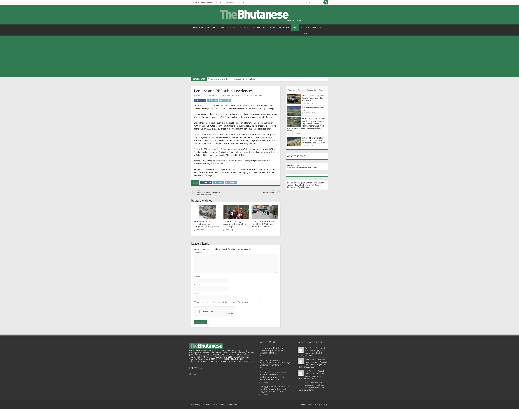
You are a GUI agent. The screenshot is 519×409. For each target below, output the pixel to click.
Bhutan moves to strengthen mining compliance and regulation (232, 79)
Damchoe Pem (201, 95)
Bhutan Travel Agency (296, 183)
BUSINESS (255, 28)
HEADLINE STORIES (201, 28)
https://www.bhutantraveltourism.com (302, 167)
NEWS (295, 28)
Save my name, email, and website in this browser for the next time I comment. (229, 302)
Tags (321, 90)
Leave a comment (241, 95)
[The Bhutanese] (259, 14)
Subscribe (240, 2)
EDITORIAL (305, 28)
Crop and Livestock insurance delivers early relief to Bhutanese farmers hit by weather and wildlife (274, 376)
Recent (301, 90)
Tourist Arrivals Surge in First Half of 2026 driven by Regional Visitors (263, 224)
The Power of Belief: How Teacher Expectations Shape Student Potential (273, 350)
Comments (311, 90)
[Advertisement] (259, 57)
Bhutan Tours (311, 183)
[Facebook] (307, 2)
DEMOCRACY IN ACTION (237, 28)
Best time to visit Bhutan (310, 185)
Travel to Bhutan (305, 187)
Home (218, 2)
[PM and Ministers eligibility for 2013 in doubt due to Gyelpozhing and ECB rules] (294, 141)
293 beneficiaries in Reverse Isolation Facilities (208, 193)
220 (315, 103)
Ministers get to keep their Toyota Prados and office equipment (313, 98)
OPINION (317, 28)
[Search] (326, 2)
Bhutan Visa (292, 187)
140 (315, 146)
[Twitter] (309, 2)
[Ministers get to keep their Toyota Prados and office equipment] (294, 99)
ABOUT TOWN (269, 28)
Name (197, 277)
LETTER (304, 33)
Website (197, 294)
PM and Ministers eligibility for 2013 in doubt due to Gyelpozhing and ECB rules (313, 140)
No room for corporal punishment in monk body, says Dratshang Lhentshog (275, 362)
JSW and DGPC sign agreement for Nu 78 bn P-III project (234, 224)
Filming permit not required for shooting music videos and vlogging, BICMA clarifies (275, 389)
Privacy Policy (229, 2)
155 (300, 134)
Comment (199, 252)
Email (197, 285)
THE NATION (218, 28)
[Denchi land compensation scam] (294, 111)
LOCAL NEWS (284, 28)
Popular (291, 90)
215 (315, 113)
